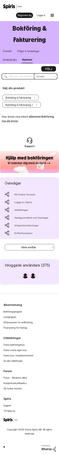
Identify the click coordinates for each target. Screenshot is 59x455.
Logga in (41, 15)
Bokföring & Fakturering (18, 97)
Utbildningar (21, 210)
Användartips (10, 59)
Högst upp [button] (4, 447)
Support (7, 405)
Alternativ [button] (48, 70)
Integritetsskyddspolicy (15, 383)
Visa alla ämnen (10, 120)
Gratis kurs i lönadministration (18, 355)
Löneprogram (9, 317)
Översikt (7, 51)
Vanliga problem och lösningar (31, 217)
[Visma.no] (12, 6)
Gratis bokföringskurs (14, 344)
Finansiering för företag (15, 327)
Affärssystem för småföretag (18, 322)
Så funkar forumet (24, 194)
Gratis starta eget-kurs (15, 350)
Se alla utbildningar (12, 361)
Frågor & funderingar (28, 51)
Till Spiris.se (9, 411)
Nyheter (27, 59)
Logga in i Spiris (23, 202)
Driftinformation (23, 233)
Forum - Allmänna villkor (15, 377)
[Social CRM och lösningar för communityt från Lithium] (49, 448)
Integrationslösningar (26, 225)
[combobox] (29, 76)
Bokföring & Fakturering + (19, 105)
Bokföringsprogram (12, 311)
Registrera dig (24, 15)
